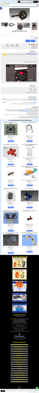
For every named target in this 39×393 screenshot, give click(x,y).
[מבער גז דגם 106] (4, 25)
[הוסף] (37, 39)
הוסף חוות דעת (5, 99)
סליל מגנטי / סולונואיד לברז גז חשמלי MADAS (10, 188)
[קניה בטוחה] (17, 45)
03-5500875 (6, 5)
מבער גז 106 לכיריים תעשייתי (19, 31)
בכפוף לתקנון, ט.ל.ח (35, 118)
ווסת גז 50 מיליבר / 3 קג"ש (29, 188)
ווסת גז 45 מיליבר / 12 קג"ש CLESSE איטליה (10, 144)
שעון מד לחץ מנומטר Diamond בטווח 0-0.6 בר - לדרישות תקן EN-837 (10, 233)
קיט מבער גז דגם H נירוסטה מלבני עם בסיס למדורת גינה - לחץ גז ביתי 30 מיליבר (29, 167)
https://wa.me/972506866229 (24, 111)
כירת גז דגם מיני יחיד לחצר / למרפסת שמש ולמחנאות (10, 123)
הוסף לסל (33, 40)
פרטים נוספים (29, 141)
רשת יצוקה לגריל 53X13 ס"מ (10, 166)
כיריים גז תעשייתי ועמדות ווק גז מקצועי (32, 6)
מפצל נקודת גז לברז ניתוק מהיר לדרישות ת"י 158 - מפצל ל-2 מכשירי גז (29, 233)
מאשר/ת (3, 390)
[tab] (32, 51)
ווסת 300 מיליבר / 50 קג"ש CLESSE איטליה (29, 210)
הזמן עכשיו (28, 40)
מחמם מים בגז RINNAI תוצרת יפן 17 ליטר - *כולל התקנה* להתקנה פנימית (29, 145)
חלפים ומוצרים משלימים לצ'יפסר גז (23, 6)
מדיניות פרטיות (30, 391)
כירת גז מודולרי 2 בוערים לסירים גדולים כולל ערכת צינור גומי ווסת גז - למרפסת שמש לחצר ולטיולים (10, 211)
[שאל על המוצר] (7, 45)
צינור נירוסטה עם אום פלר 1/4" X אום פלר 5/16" (29, 122)
